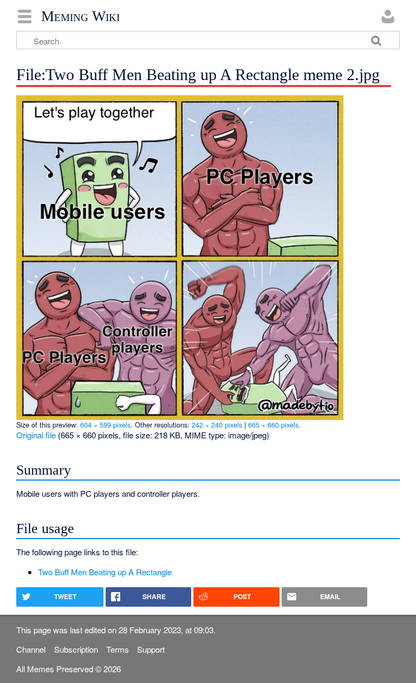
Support (151, 649)
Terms (117, 649)
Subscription (76, 649)
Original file (36, 435)
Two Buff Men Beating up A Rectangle (105, 571)
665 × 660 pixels (273, 424)
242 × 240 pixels (217, 424)
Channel (31, 649)
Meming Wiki (80, 16)
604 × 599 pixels (105, 424)
